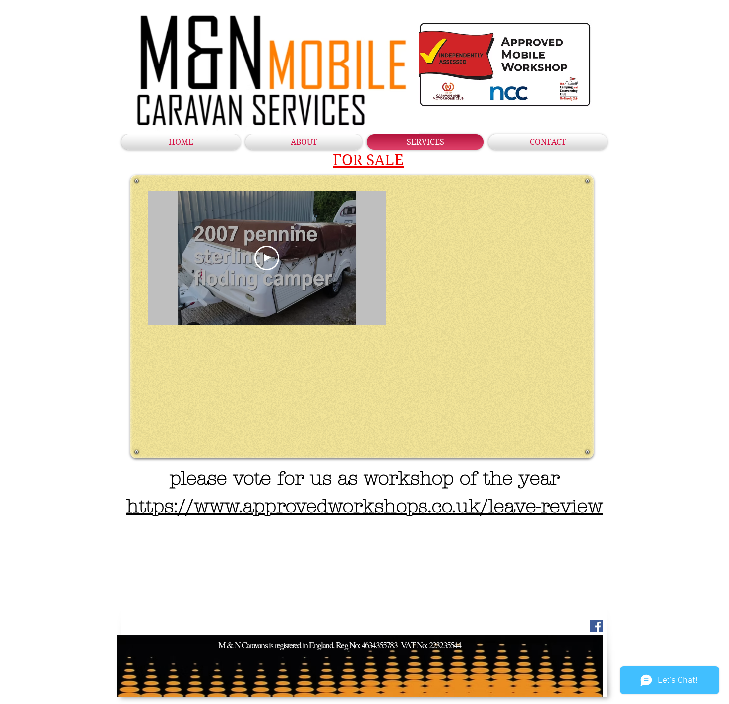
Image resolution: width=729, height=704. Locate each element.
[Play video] (266, 258)
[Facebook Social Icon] (596, 626)
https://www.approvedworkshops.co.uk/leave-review (364, 506)
